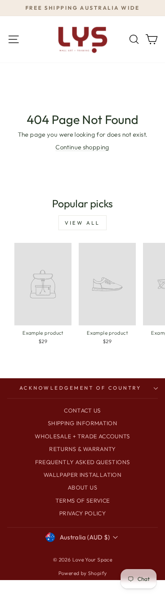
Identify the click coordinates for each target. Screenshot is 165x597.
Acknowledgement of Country (80, 388)
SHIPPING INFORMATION (82, 423)
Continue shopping (82, 147)
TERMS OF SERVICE (82, 500)
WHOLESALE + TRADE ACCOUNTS (82, 436)
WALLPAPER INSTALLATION (82, 475)
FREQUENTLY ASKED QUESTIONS (82, 462)
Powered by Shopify (82, 573)
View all (82, 223)
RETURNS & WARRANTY (82, 449)
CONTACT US (82, 410)
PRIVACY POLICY (82, 513)
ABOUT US (82, 487)
